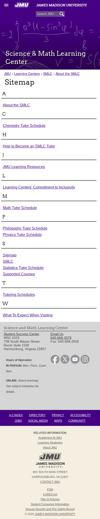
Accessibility (80, 415)
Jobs (18, 420)
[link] (55, 363)
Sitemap (10, 255)
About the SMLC (68, 73)
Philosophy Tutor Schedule (25, 228)
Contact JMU (50, 482)
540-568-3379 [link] (60, 338)
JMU (7, 73)
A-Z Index (16, 415)
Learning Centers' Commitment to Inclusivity (39, 187)
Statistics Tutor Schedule (23, 268)
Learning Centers (27, 73)
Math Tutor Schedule (20, 208)
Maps (58, 420)
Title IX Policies (50, 499)
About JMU (50, 447)
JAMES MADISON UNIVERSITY (55, 514)
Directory (37, 415)
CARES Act (50, 494)
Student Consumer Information (50, 504)
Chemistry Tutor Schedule (24, 126)
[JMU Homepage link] (50, 467)
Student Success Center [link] (21, 334)
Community (77, 420)
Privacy (58, 415)
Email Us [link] (56, 334)
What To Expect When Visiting (28, 315)
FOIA (50, 489)
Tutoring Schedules (19, 295)
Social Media (38, 420)
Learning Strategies (50, 442)
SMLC (47, 73)
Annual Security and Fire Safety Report (50, 509)
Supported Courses (19, 274)
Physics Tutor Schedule (22, 235)
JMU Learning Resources (24, 167)
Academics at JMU (50, 437)
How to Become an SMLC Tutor (29, 146)
